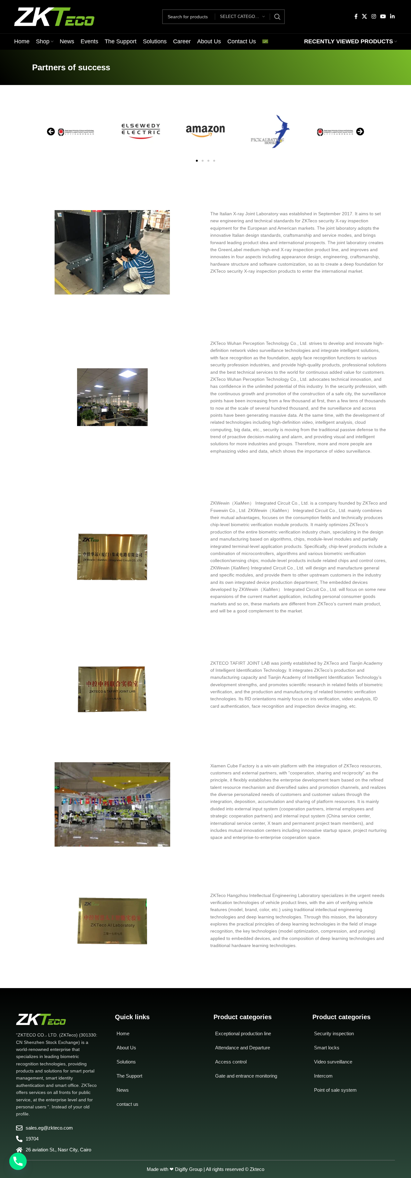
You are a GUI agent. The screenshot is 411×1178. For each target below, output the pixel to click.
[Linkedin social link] (392, 16)
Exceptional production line (243, 1033)
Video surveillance (333, 1061)
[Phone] (18, 1161)
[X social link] (364, 16)
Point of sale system (335, 1090)
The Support (129, 1076)
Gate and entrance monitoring (246, 1076)
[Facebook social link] (356, 16)
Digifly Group (188, 1169)
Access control (231, 1061)
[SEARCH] (277, 16)
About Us (126, 1047)
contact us (127, 1104)
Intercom (323, 1076)
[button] (51, 132)
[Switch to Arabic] (265, 41)
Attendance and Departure (242, 1047)
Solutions (126, 1061)
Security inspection (334, 1033)
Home (123, 1033)
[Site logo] (54, 16)
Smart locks (326, 1047)
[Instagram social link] (373, 16)
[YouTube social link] (383, 16)
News (123, 1090)
